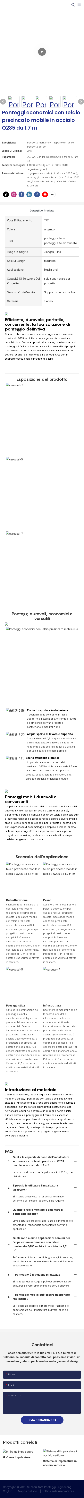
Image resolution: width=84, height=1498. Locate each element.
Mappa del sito (27, 1491)
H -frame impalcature (16, 1457)
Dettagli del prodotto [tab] (42, 210)
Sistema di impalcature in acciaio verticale (60, 1463)
